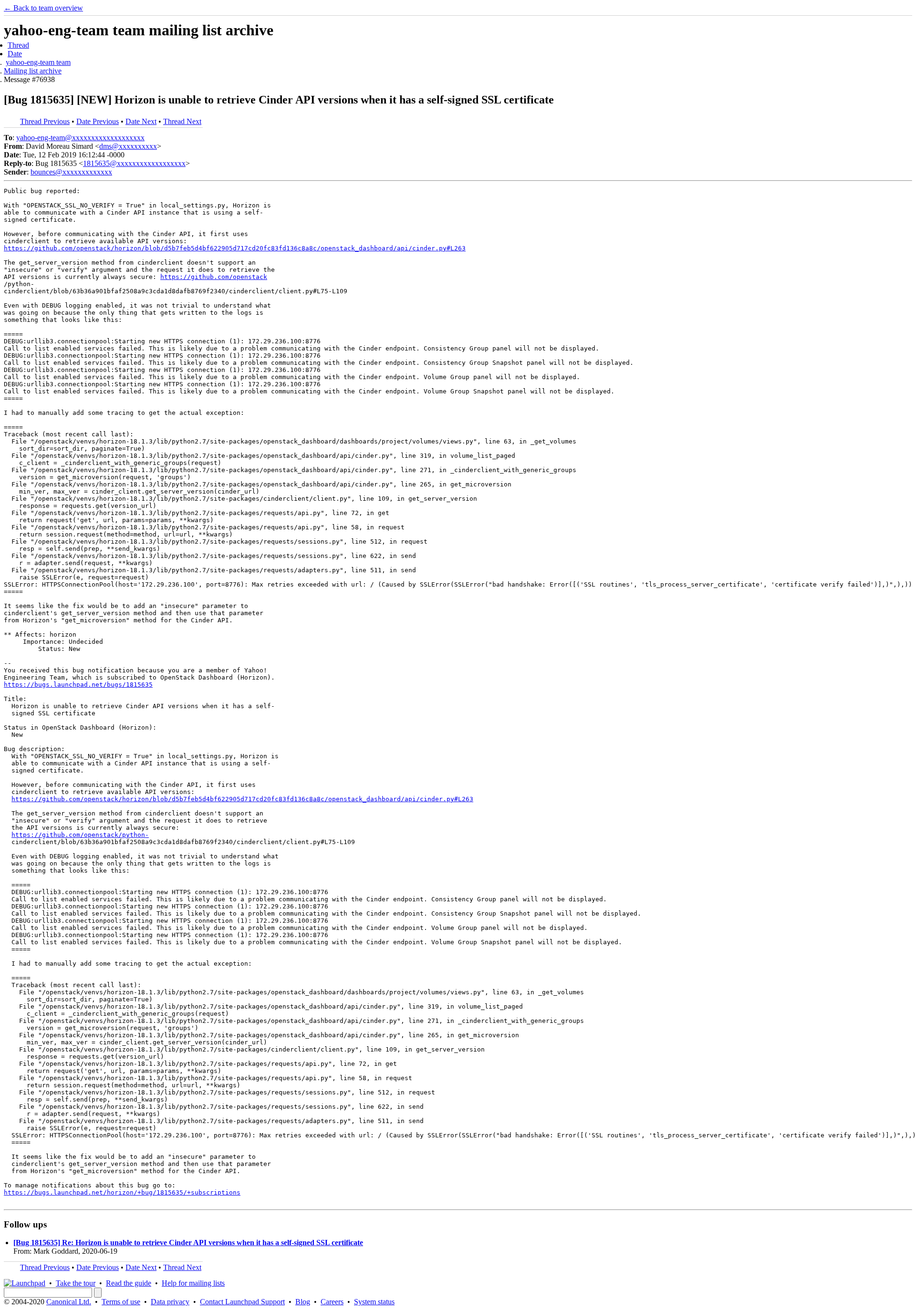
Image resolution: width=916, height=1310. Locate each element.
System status (374, 1302)
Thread (18, 45)
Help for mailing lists (193, 1283)
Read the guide (128, 1283)
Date (15, 54)
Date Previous (97, 121)
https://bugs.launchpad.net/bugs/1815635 (78, 684)
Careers (332, 1302)
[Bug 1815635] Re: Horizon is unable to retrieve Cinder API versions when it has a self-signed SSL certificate (188, 1242)
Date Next (140, 121)
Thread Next (182, 121)
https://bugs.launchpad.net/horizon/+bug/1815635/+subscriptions (122, 1192)
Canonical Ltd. (68, 1302)
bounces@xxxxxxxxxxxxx (71, 172)
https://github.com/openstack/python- (80, 834)
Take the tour (75, 1283)
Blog (302, 1302)
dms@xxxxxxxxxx (128, 146)
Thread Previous (45, 121)
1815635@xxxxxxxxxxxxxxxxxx (134, 163)
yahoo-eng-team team (38, 62)
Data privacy (170, 1302)
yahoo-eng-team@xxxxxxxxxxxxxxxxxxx (80, 138)
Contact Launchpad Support (242, 1302)
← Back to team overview (43, 8)
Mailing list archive (33, 71)
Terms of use (121, 1302)
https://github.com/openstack (213, 276)
